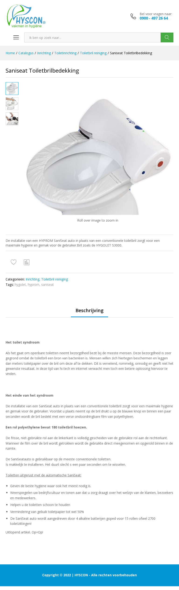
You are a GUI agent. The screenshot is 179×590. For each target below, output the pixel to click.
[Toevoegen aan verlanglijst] (14, 262)
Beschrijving (89, 310)
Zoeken (167, 37)
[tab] (89, 312)
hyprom (33, 284)
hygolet (20, 284)
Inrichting (32, 279)
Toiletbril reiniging (54, 279)
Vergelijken (27, 262)
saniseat (47, 284)
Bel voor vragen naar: (156, 14)
